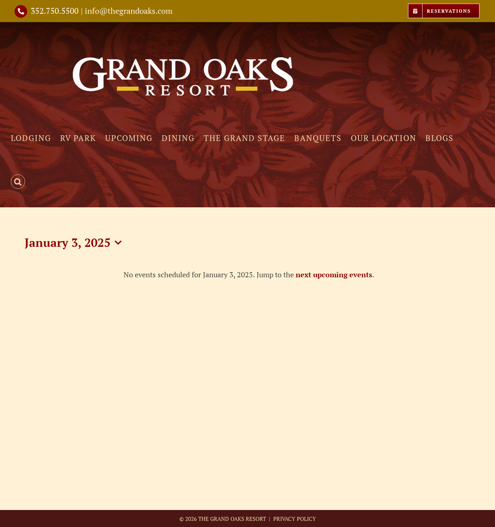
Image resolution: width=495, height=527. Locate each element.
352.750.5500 (55, 10)
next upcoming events (334, 274)
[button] (18, 181)
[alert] (249, 274)
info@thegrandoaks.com (128, 10)
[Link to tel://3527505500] (20, 11)
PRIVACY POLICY (294, 518)
